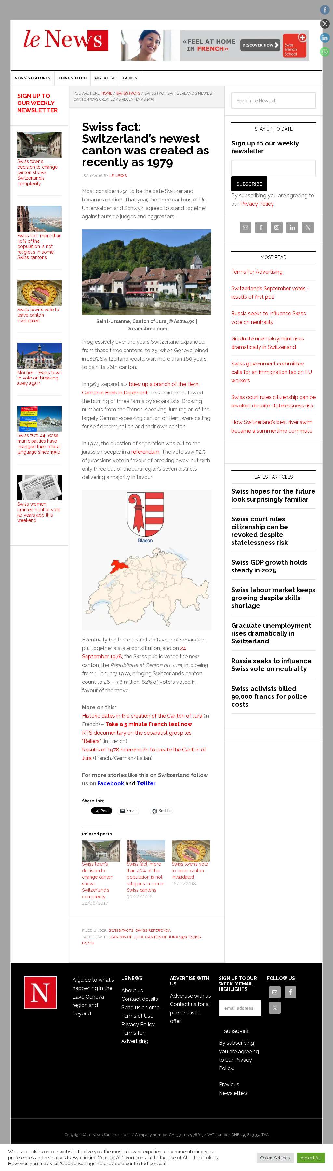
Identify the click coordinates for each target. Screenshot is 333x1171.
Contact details (139, 999)
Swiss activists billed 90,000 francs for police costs (269, 696)
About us (132, 990)
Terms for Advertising (257, 272)
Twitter (146, 783)
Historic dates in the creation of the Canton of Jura (142, 716)
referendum (145, 452)
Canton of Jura (127, 937)
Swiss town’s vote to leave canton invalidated (190, 870)
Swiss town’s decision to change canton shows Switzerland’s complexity (37, 172)
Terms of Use (137, 1016)
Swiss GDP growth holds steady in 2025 (269, 566)
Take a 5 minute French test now (148, 724)
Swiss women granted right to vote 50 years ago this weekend (38, 512)
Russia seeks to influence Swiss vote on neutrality (271, 665)
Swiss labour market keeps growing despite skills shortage (273, 598)
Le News (66, 44)
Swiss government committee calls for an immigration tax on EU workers (271, 372)
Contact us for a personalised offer (189, 1012)
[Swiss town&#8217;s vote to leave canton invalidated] (191, 851)
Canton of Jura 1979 (166, 937)
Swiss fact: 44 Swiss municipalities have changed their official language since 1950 (39, 443)
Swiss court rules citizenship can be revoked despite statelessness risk (259, 530)
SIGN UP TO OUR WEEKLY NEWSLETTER (37, 102)
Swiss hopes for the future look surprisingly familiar (273, 495)
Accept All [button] (311, 1157)
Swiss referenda (153, 930)
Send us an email (141, 1007)
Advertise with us (190, 996)
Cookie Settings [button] (275, 1157)
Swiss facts (121, 930)
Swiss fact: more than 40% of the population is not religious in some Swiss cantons (145, 877)
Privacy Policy (256, 204)
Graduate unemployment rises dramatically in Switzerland (271, 633)
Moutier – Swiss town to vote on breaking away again (39, 378)
